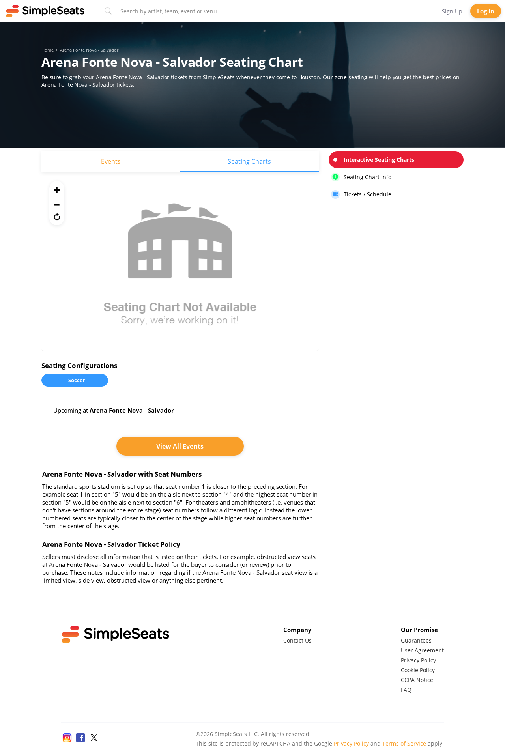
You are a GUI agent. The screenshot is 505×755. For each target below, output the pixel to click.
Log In (485, 11)
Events (111, 161)
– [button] (57, 203)
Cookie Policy (418, 670)
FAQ (406, 689)
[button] (56, 216)
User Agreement (422, 650)
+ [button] (56, 189)
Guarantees (416, 640)
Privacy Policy (418, 660)
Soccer (76, 380)
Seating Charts (249, 161)
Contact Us (297, 640)
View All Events (180, 446)
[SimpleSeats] (45, 11)
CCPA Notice (417, 680)
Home (47, 50)
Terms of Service (404, 743)
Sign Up (452, 11)
